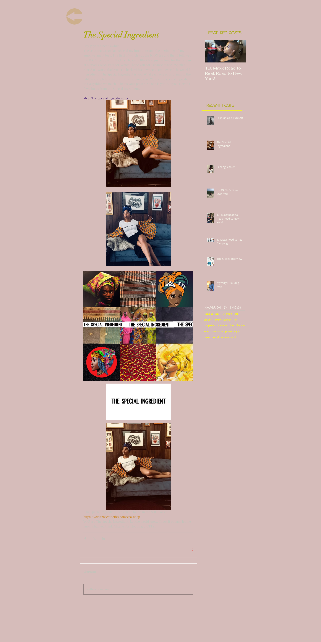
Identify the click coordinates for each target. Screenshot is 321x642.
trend (216, 337)
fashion (227, 319)
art (236, 313)
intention (223, 325)
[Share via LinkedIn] (103, 538)
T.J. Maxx (226, 313)
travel (207, 337)
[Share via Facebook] (85, 538)
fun (235, 319)
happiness (210, 325)
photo (228, 331)
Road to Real (211, 313)
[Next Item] (239, 51)
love (206, 331)
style (236, 331)
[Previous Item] (211, 51)
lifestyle (240, 325)
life (232, 325)
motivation (217, 331)
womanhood (228, 337)
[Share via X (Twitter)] (94, 538)
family (217, 319)
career (208, 319)
